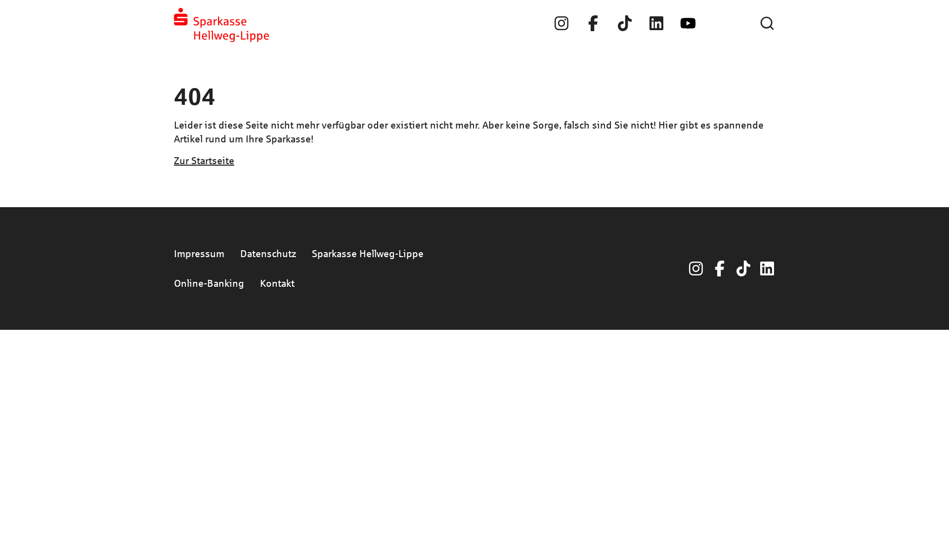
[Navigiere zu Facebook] (593, 23)
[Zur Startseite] (221, 25)
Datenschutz (268, 253)
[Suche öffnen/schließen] (767, 23)
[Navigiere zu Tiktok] (625, 23)
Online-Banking (209, 283)
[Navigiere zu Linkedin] (656, 23)
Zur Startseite (204, 160)
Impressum (199, 253)
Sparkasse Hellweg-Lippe (368, 253)
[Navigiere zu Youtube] (688, 23)
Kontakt (277, 283)
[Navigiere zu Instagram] (561, 23)
